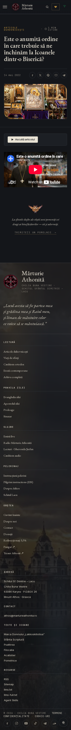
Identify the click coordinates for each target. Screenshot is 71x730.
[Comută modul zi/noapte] (63, 722)
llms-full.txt (10, 694)
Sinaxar (8, 416)
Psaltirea (9, 644)
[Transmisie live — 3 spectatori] (64, 7)
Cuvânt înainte (12, 515)
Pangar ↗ (9, 547)
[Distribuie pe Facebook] (32, 75)
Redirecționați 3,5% (15, 540)
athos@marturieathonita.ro (20, 615)
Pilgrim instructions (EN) (18, 482)
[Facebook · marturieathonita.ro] (7, 723)
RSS (6, 679)
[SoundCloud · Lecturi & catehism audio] (54, 723)
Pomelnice (10, 660)
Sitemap (9, 684)
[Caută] (47, 7)
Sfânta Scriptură (14, 639)
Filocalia (9, 649)
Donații (8, 534)
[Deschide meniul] (5, 6)
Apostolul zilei (12, 403)
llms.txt (8, 689)
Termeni (57, 713)
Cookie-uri (42, 716)
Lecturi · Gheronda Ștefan (18, 449)
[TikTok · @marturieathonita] (35, 723)
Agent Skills (11, 700)
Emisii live (9, 436)
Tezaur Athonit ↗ (14, 553)
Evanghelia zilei (12, 397)
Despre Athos (12, 488)
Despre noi (10, 521)
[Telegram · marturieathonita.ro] (45, 723)
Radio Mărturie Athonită (18, 443)
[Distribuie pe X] (40, 75)
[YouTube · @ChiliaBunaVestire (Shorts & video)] (26, 723)
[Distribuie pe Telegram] (64, 75)
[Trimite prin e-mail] (56, 75)
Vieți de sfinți (11, 358)
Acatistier (10, 655)
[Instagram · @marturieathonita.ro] (16, 723)
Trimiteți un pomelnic (36, 232)
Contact (8, 527)
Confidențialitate (16, 716)
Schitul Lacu (10, 495)
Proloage (9, 410)
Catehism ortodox (14, 364)
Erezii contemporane (16, 370)
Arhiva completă (13, 377)
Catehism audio (12, 455)
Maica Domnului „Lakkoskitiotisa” (24, 634)
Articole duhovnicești (14, 29)
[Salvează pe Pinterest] (48, 75)
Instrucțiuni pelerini (15, 475)
